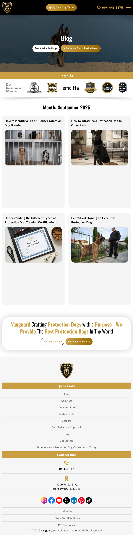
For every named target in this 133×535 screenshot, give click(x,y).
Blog (66, 434)
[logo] (7, 7)
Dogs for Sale (66, 407)
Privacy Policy (66, 525)
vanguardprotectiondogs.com (59, 530)
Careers (66, 420)
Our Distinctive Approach (66, 427)
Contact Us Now (52, 341)
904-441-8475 (112, 7)
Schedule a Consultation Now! (80, 48)
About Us (66, 400)
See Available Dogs (46, 48)
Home (63, 74)
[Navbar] (128, 7)
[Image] (66, 370)
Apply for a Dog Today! (61, 7)
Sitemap (66, 511)
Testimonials (66, 414)
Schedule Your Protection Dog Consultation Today (66, 447)
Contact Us (66, 440)
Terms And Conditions (66, 518)
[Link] (33, 147)
